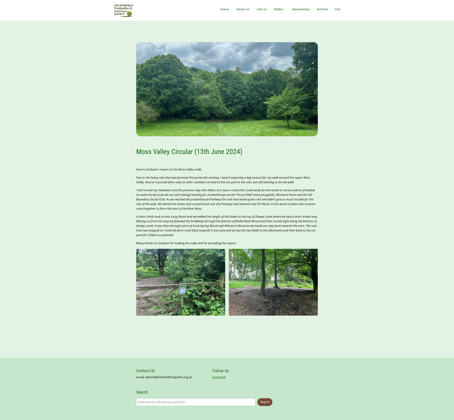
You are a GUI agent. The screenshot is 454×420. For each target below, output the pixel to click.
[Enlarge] (220, 253)
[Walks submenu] (284, 9)
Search (265, 402)
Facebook (219, 377)
